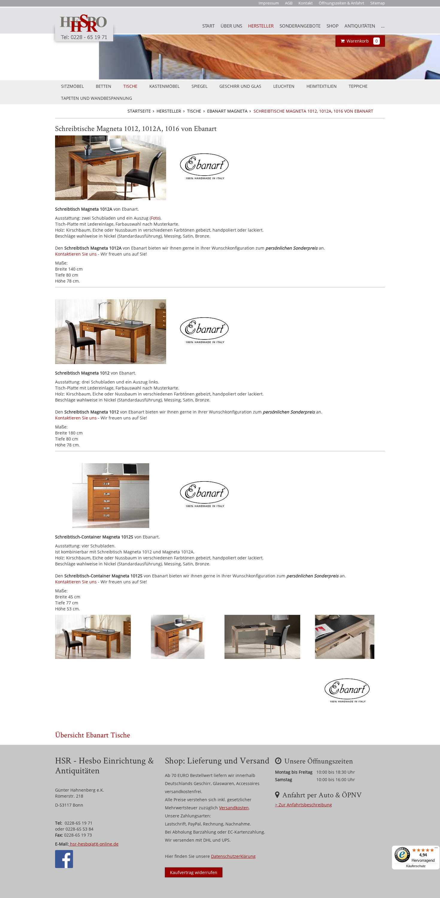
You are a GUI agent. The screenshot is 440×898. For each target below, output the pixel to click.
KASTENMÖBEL (164, 86)
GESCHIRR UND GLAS (240, 86)
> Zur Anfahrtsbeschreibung (303, 805)
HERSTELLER (261, 26)
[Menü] (436, 849)
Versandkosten (234, 808)
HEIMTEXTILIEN (322, 86)
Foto (155, 218)
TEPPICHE (358, 86)
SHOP (333, 26)
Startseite (140, 111)
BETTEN (103, 86)
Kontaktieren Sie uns (76, 254)
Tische (194, 111)
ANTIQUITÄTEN (360, 26)
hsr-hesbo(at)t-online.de (94, 844)
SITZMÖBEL (72, 86)
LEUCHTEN (284, 86)
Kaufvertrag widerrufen (193, 872)
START (208, 26)
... (383, 26)
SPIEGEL (199, 86)
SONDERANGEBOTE (300, 26)
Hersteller (169, 111)
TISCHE (130, 86)
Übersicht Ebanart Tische (92, 734)
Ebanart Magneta (228, 111)
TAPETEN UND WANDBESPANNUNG (96, 98)
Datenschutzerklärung (233, 856)
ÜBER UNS (231, 26)
